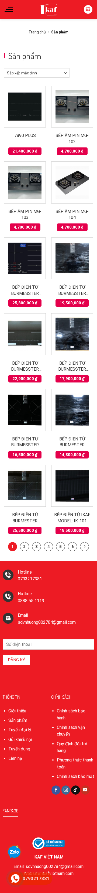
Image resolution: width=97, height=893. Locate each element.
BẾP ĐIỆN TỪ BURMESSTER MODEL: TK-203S (72, 367)
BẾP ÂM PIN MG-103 (24, 214)
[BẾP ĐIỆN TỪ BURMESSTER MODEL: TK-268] (24, 409)
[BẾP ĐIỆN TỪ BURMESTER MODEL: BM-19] (72, 409)
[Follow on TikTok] (75, 790)
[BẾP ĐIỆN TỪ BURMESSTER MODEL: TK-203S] (72, 334)
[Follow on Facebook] (55, 790)
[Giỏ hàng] (88, 9)
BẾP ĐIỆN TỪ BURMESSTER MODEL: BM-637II (25, 290)
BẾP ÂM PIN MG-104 (72, 214)
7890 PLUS (25, 135)
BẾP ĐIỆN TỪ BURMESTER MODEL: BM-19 (72, 442)
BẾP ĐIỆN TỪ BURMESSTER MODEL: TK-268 (24, 442)
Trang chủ (37, 32)
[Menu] (8, 9)
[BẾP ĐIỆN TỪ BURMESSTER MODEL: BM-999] (24, 334)
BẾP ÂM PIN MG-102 (72, 138)
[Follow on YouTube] (85, 790)
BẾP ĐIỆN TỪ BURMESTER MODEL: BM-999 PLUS (25, 518)
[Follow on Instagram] (65, 790)
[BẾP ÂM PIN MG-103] (24, 182)
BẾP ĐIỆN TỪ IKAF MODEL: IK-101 (72, 517)
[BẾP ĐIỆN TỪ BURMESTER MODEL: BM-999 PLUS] (24, 485)
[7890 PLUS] (24, 106)
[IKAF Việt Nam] (48, 9)
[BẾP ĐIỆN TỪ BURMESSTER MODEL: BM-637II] (24, 258)
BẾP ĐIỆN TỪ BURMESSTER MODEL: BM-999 (25, 367)
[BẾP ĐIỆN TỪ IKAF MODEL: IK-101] (72, 485)
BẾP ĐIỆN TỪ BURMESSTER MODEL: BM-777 (72, 290)
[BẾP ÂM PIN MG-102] (72, 106)
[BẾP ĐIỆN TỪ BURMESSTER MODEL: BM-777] (72, 258)
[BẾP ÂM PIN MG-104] (72, 182)
